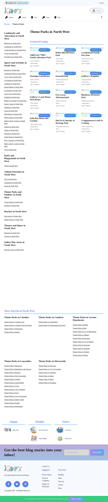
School (60, 485)
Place (60, 488)
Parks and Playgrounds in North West (14, 158)
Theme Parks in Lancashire (17, 361)
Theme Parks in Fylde (11, 386)
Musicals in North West (12, 233)
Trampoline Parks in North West (15, 74)
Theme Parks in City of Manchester (84, 332)
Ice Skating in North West (12, 90)
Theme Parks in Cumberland (48, 322)
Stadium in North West (11, 107)
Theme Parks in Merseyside (52, 361)
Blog (59, 478)
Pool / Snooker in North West (14, 140)
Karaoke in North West (12, 134)
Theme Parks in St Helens (47, 373)
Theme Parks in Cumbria (50, 317)
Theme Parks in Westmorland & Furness (51, 325)
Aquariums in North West (12, 183)
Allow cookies (76, 499)
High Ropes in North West (13, 114)
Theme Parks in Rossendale (13, 406)
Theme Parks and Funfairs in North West (12, 195)
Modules (61, 475)
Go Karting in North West (13, 80)
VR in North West (10, 150)
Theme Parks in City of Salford (83, 342)
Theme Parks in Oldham (81, 335)
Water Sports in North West (13, 118)
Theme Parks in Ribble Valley (14, 400)
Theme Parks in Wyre (11, 393)
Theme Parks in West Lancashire (15, 376)
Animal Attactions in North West (14, 173)
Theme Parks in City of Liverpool (49, 369)
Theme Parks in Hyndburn (47, 383)
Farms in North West (11, 186)
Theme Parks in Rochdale (81, 338)
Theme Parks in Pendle (12, 403)
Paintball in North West (12, 97)
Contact (101, 3)
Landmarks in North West (12, 47)
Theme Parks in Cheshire (16, 317)
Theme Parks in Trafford (81, 352)
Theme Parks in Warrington (13, 329)
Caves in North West (11, 53)
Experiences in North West (13, 57)
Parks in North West (11, 166)
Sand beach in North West (13, 216)
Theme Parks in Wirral (45, 379)
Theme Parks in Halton (12, 332)
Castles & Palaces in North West (15, 50)
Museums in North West (12, 43)
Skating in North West (11, 127)
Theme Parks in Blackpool (13, 366)
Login (98, 10)
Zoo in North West (10, 179)
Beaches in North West (15, 211)
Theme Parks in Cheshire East (14, 322)
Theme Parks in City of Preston (14, 389)
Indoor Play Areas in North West (14, 243)
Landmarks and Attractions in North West (14, 36)
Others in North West (11, 130)
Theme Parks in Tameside (81, 348)
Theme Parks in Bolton (80, 325)
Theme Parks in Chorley (12, 379)
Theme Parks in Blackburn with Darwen (17, 369)
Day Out (61, 481)
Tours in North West (11, 111)
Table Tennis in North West (13, 137)
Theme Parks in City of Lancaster (15, 396)
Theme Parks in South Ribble (14, 383)
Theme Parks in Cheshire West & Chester (18, 325)
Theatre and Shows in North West (14, 227)
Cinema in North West (11, 236)
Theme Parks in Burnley (12, 373)
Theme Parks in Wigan (80, 355)
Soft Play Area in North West (14, 250)
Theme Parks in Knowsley (47, 366)
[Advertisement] (54, 280)
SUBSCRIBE (97, 452)
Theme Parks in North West (13, 202)
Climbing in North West (12, 84)
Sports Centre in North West (13, 104)
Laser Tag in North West (12, 94)
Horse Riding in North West (13, 87)
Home (7, 24)
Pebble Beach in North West (13, 220)
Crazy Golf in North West (12, 77)
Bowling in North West (12, 70)
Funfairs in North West (11, 206)
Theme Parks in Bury (80, 328)
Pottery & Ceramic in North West (15, 101)
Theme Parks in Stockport (81, 345)
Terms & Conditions (45, 479)
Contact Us (45, 466)
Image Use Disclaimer (45, 485)
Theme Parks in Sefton (46, 376)
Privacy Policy (47, 475)
